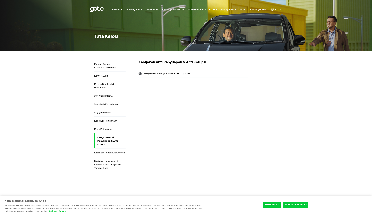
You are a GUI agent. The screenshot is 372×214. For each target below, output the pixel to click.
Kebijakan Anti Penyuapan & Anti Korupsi (107, 141)
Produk (213, 9)
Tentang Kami (133, 9)
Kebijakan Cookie (57, 211)
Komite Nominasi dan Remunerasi (105, 86)
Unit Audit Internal (103, 95)
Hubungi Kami (258, 9)
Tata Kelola (151, 9)
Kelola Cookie (272, 205)
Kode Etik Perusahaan (105, 120)
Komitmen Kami (196, 9)
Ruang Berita (228, 9)
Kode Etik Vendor (103, 129)
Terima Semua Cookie (296, 205)
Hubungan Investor (173, 9)
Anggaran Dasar (102, 112)
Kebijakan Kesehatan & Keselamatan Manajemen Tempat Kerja (107, 164)
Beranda (117, 9)
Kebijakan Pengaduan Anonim (109, 152)
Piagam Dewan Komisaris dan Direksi (105, 65)
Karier (242, 9)
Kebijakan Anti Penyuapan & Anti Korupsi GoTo (168, 73)
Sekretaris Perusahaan (106, 104)
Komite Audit (101, 75)
